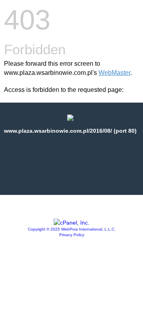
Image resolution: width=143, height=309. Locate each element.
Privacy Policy (71, 235)
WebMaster (114, 72)
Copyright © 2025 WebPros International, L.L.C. (72, 229)
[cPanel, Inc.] (71, 222)
